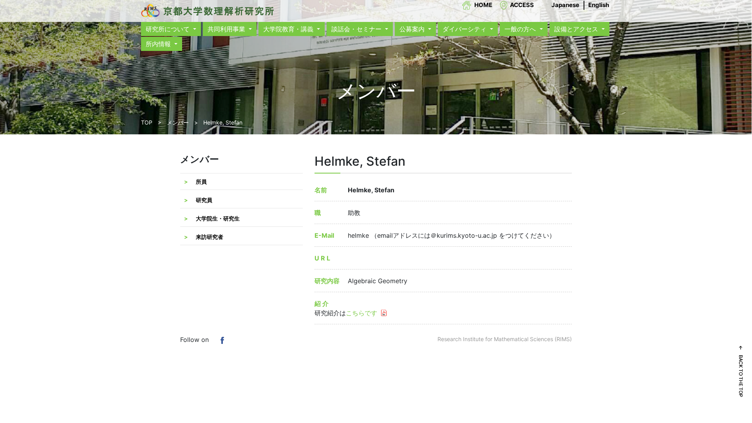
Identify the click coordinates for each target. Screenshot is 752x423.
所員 (201, 181)
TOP (146, 122)
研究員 (204, 200)
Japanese (565, 5)
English (598, 5)
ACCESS (522, 5)
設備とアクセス (577, 29)
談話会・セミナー (357, 29)
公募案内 (413, 29)
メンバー (178, 122)
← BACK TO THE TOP (741, 371)
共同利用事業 (227, 29)
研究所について (169, 29)
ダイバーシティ (465, 29)
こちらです (361, 313)
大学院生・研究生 (218, 218)
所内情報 (159, 44)
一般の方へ (521, 29)
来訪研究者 (209, 236)
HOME (483, 5)
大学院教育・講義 (289, 29)
